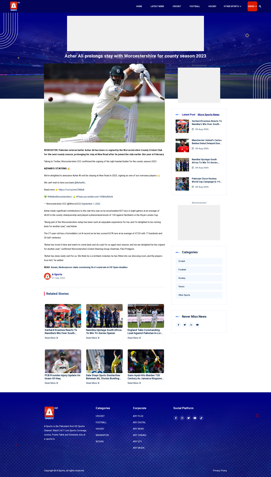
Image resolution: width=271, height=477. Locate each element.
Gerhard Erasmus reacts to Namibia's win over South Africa (61, 331)
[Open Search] (260, 6)
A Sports (60, 470)
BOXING (100, 441)
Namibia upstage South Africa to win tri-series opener (104, 331)
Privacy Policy (220, 470)
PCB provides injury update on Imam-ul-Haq (62, 377)
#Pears (80, 196)
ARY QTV (137, 441)
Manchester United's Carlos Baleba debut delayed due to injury (207, 143)
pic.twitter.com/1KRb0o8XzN (98, 196)
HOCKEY (100, 428)
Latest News (157, 6)
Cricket (177, 6)
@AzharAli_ (80, 182)
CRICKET (100, 416)
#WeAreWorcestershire (59, 196)
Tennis (181, 286)
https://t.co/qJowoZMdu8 (71, 189)
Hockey (212, 6)
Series (251, 6)
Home (139, 6)
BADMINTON (102, 435)
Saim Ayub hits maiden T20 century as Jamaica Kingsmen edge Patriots (145, 377)
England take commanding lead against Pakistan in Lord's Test (146, 331)
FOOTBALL (101, 422)
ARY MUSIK (139, 448)
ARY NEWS (138, 428)
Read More (50, 338)
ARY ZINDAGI (139, 435)
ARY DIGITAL (139, 422)
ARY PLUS (138, 416)
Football (195, 6)
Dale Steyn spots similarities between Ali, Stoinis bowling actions (103, 377)
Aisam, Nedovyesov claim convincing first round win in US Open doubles (89, 267)
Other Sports (231, 6)
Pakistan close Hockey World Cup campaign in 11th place (206, 181)
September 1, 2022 (90, 203)
